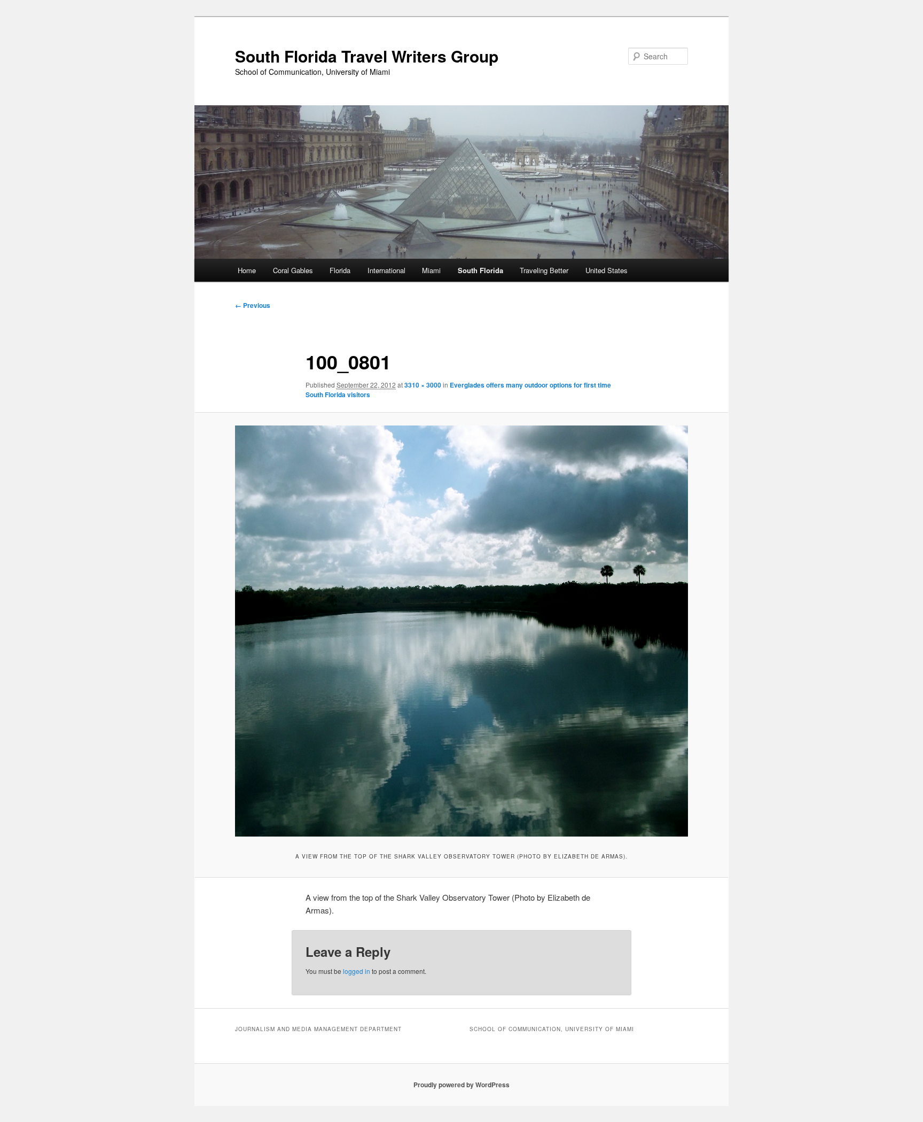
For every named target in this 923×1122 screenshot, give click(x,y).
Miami (431, 270)
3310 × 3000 (422, 385)
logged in (356, 971)
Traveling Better (544, 270)
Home (247, 270)
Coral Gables (293, 270)
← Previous (252, 305)
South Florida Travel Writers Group (366, 55)
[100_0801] (461, 631)
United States (606, 270)
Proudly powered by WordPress (461, 1084)
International (386, 270)
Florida (340, 270)
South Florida (480, 270)
